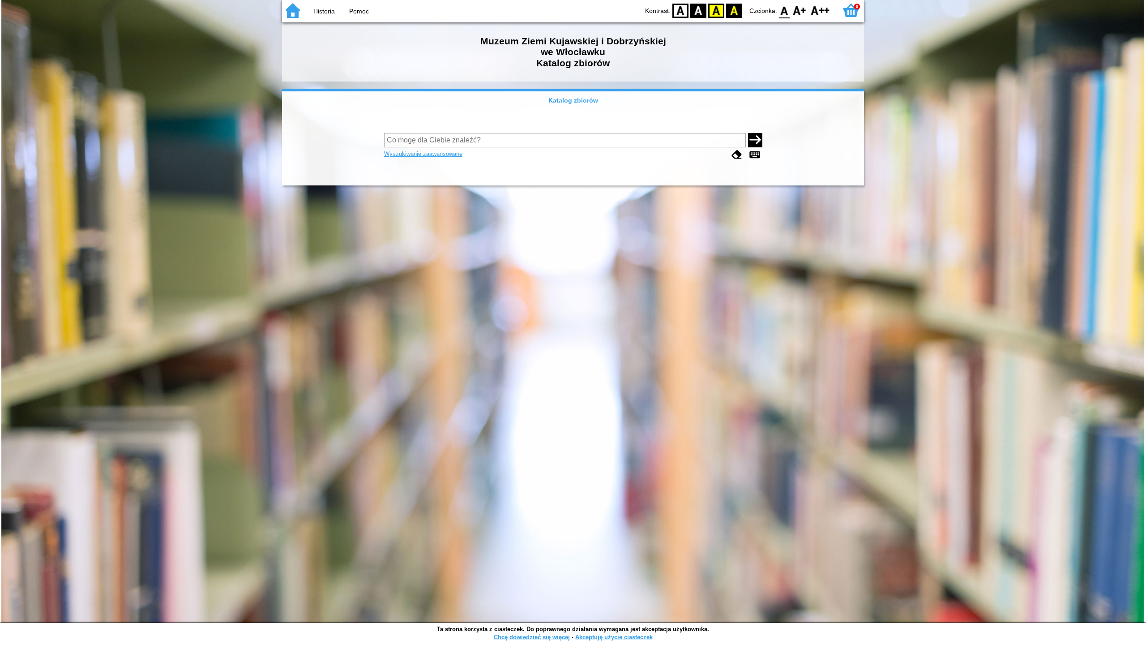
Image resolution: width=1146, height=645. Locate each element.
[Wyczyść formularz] (737, 154)
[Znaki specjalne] (755, 154)
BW (698, 10)
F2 (820, 10)
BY (734, 10)
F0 (784, 10)
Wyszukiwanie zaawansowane (423, 153)
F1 (799, 10)
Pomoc (359, 11)
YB (716, 10)
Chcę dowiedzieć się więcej (532, 637)
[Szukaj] (755, 140)
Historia (324, 11)
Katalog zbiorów (573, 100)
